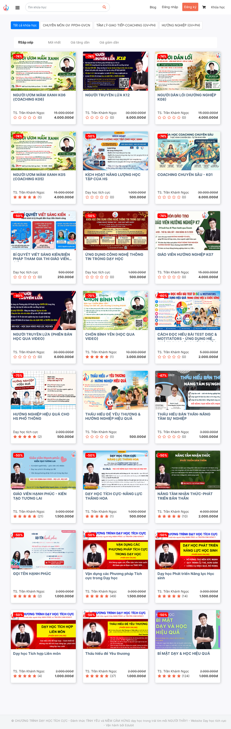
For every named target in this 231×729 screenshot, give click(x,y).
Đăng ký (190, 7)
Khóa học (218, 7)
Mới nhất (54, 42)
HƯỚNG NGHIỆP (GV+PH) (181, 25)
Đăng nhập (170, 7)
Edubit (129, 725)
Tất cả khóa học (25, 25)
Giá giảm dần (109, 42)
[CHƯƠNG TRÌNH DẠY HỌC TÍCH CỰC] (6, 8)
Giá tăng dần (80, 42)
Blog (153, 7)
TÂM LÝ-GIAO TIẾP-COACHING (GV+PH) (126, 25)
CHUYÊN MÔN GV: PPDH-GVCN (66, 25)
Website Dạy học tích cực (208, 720)
